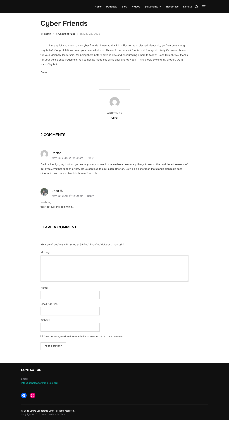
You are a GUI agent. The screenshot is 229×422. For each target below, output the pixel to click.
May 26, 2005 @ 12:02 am (68, 157)
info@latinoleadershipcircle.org (39, 382)
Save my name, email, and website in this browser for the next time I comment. (84, 336)
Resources (172, 6)
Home (98, 6)
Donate (187, 6)
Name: (44, 287)
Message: (46, 252)
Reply (90, 157)
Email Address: (49, 303)
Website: (46, 320)
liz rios (56, 153)
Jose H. (57, 191)
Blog (124, 6)
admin (47, 33)
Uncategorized (67, 33)
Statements (151, 6)
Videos (136, 6)
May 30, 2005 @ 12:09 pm (68, 195)
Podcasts (111, 6)
